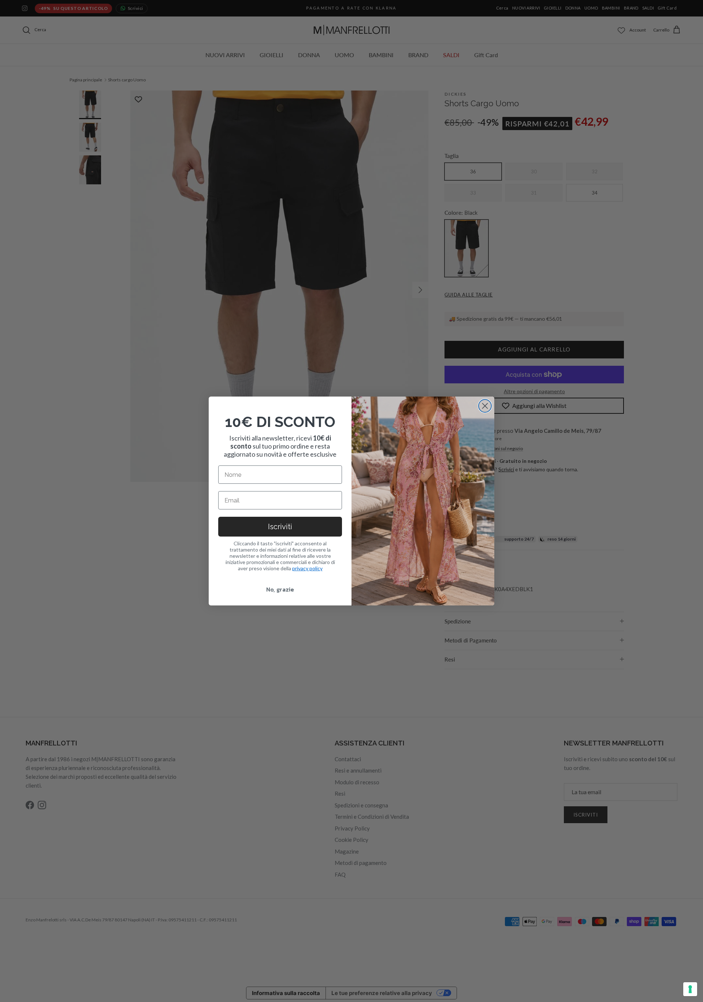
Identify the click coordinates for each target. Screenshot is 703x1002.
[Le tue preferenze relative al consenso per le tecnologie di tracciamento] (690, 989)
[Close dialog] (485, 405)
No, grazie (280, 589)
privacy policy (307, 568)
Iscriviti (280, 526)
